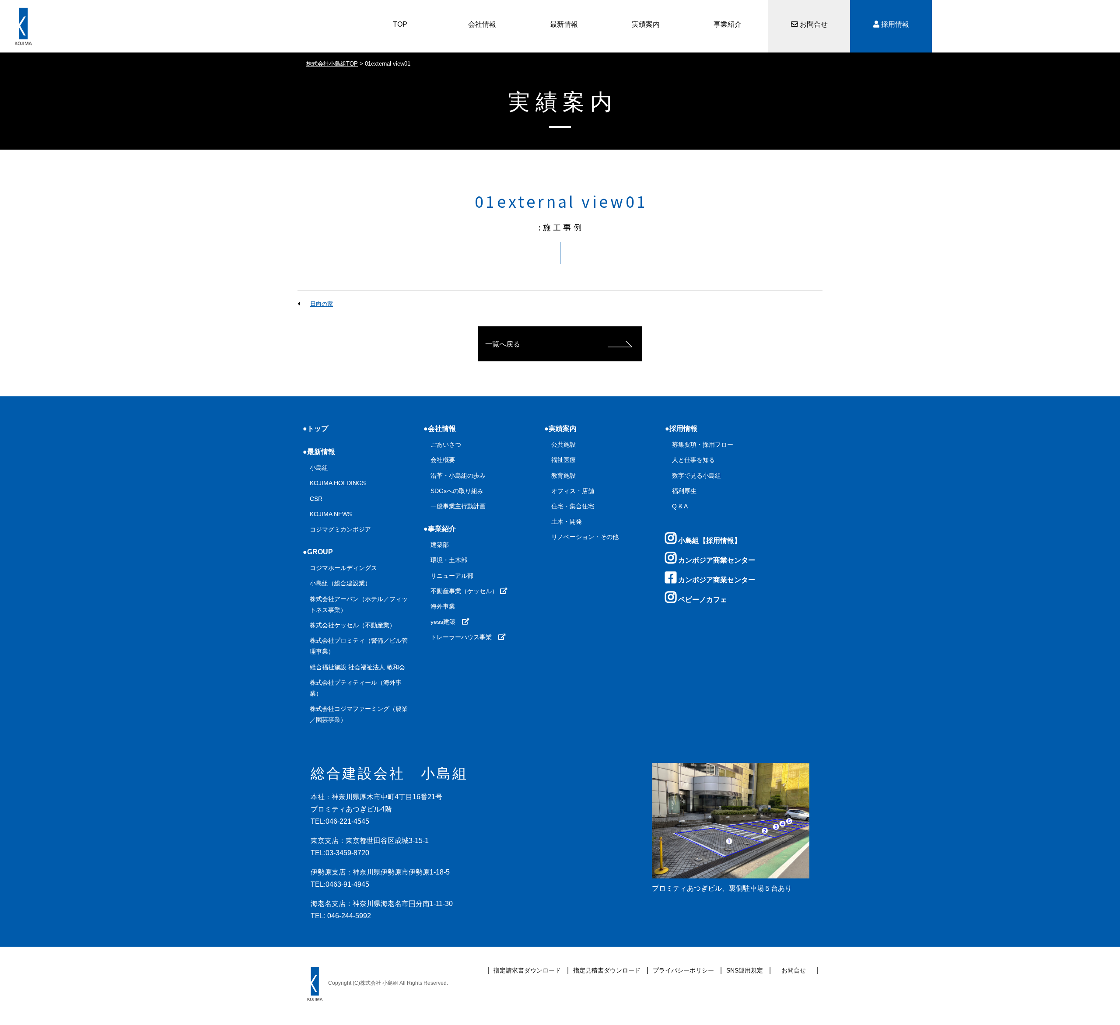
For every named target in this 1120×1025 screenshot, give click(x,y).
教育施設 (563, 475)
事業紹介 (728, 24)
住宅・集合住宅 (572, 506)
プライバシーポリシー (683, 970)
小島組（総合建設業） (340, 583)
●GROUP (318, 552)
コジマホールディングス (343, 567)
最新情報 (564, 24)
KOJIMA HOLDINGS (338, 482)
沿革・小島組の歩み (458, 475)
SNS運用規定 (744, 970)
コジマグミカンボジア (340, 529)
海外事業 (442, 606)
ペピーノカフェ (701, 599)
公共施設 (563, 444)
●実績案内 (560, 428)
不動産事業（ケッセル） (465, 591)
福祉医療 (563, 459)
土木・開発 (566, 521)
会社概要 (442, 459)
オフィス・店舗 (572, 490)
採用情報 (894, 24)
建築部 (439, 544)
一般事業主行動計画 (458, 506)
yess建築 (446, 621)
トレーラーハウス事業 (464, 636)
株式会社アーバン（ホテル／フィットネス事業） (359, 604)
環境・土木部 (448, 559)
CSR (316, 498)
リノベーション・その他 (585, 536)
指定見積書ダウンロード (606, 970)
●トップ (315, 428)
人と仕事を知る (693, 459)
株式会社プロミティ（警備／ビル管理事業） (359, 646)
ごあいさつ (445, 444)
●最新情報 (319, 451)
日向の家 (321, 304)
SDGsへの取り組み (456, 490)
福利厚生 (684, 490)
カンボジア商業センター (715, 560)
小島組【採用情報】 (708, 540)
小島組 (319, 467)
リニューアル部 (451, 575)
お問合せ (813, 24)
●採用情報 (681, 428)
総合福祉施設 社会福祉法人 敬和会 (357, 667)
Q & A (680, 506)
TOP (400, 24)
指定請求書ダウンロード (527, 970)
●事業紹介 (440, 528)
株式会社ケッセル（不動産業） (353, 625)
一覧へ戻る (502, 344)
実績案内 (646, 24)
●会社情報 (440, 428)
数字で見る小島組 (696, 475)
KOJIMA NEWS (331, 514)
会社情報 (482, 24)
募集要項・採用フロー (702, 444)
